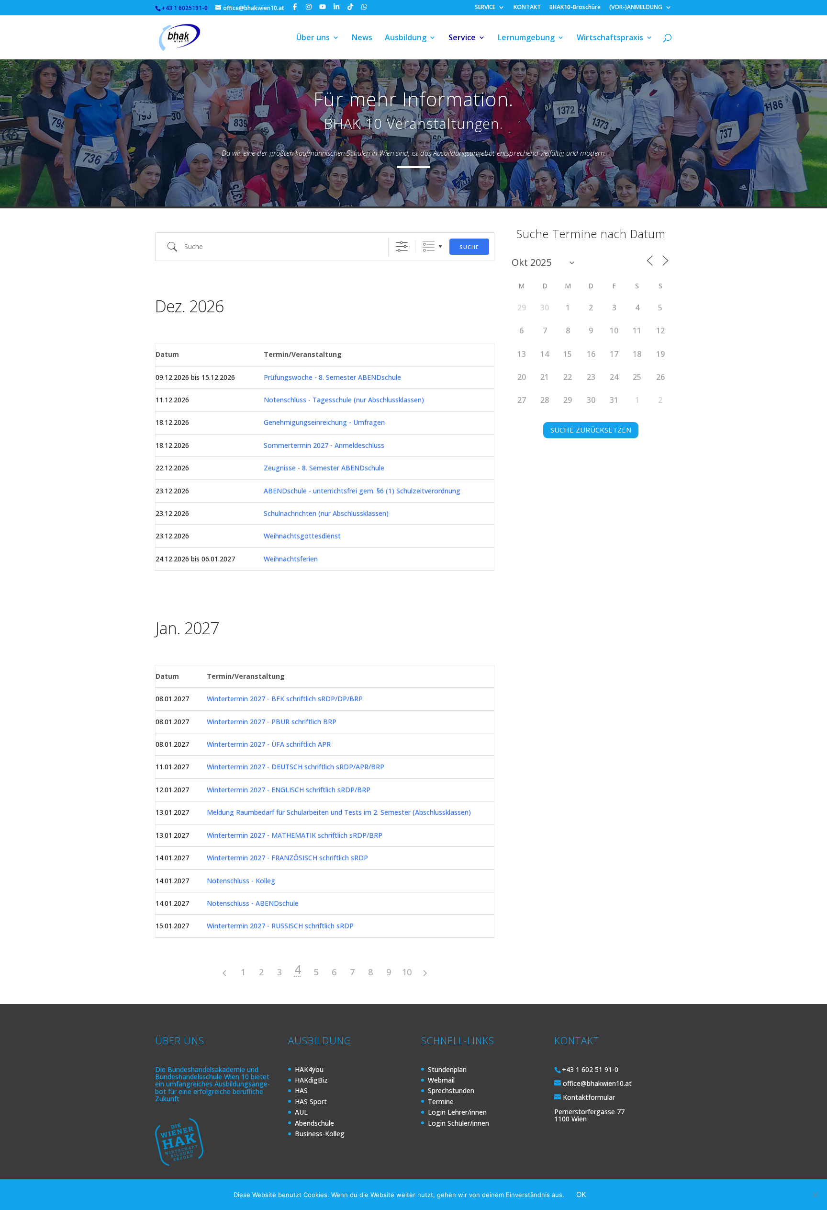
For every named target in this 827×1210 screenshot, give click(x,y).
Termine (441, 1101)
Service (462, 38)
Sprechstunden (451, 1090)
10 (407, 972)
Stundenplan (447, 1069)
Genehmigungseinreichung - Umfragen (324, 422)
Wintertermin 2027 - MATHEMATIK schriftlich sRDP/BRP (294, 835)
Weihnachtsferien (291, 558)
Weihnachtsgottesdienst (302, 535)
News (362, 38)
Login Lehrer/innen (457, 1112)
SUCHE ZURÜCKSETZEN (590, 429)
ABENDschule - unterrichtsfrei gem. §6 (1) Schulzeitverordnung (362, 490)
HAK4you (309, 1069)
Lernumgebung (526, 38)
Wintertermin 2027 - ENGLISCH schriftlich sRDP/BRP (288, 789)
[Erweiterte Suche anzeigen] (402, 246)
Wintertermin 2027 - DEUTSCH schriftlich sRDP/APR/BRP (295, 766)
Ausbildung (405, 38)
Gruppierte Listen (429, 246)
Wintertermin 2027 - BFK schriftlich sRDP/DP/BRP (285, 698)
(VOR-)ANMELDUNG (635, 7)
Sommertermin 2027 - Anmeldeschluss (324, 445)
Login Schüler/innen (458, 1123)
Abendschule (314, 1123)
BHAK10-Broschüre (575, 7)
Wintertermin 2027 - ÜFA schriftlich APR (269, 744)
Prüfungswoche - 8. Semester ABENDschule (332, 377)
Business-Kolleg (320, 1133)
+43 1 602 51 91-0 (590, 1069)
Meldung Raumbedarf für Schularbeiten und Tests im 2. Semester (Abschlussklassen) (339, 812)
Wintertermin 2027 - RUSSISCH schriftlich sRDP (280, 925)
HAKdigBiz (311, 1079)
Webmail (441, 1079)
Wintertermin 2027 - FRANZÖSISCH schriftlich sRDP (287, 857)
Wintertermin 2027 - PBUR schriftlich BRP (271, 721)
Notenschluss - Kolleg (241, 880)
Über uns (313, 38)
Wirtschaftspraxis (610, 38)
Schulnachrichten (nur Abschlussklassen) (326, 513)
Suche (469, 247)
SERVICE (485, 7)
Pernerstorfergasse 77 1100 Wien (589, 1115)
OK (581, 1194)
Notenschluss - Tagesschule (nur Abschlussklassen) (344, 399)
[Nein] (815, 1194)
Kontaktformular (589, 1097)
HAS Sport (311, 1101)
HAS (301, 1090)
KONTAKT (527, 7)
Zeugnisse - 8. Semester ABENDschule (324, 467)
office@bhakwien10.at (597, 1083)
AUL (301, 1112)
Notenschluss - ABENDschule (253, 903)
